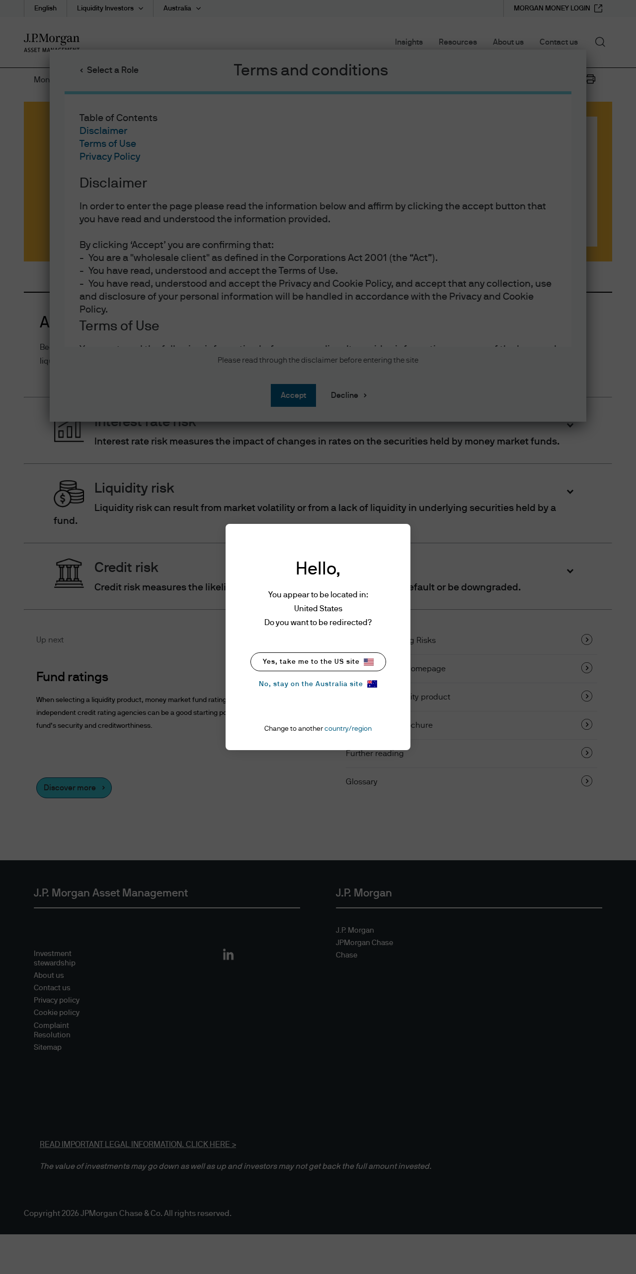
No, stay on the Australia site (311, 684)
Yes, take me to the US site (311, 661)
